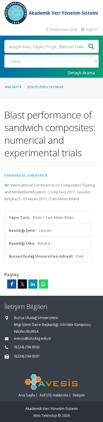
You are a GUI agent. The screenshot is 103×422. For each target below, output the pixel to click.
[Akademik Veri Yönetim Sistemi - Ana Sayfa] (16, 13)
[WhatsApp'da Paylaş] (43, 284)
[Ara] (91, 46)
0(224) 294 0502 (27, 347)
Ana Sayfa (13, 87)
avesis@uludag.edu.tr (32, 338)
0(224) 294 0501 (27, 356)
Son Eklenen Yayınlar (45, 87)
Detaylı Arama (81, 72)
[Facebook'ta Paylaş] (11, 284)
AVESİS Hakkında (53, 395)
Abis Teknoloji (45, 415)
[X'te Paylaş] (22, 284)
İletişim (79, 395)
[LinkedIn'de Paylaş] (32, 284)
